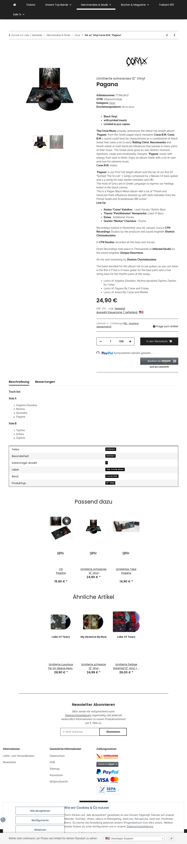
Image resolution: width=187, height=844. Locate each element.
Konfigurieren (40, 820)
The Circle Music (115, 469)
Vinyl (112, 102)
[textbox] (134, 838)
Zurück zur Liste (20, 35)
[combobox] (134, 838)
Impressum (56, 775)
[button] (159, 363)
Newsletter (9, 762)
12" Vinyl (110, 483)
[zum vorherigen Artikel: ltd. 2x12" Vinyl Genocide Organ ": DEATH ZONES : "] (174, 35)
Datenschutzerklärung (140, 826)
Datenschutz (57, 755)
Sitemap (55, 768)
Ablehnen (40, 829)
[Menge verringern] (101, 341)
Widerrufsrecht (59, 781)
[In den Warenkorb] (12, 46)
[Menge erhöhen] (130, 341)
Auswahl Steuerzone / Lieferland (117, 312)
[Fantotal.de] (14, 5)
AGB (52, 762)
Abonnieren (113, 731)
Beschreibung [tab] (19, 382)
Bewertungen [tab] (45, 382)
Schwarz (110, 449)
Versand (120, 308)
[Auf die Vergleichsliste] (83, 55)
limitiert (110, 455)
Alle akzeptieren (40, 810)
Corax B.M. (112, 476)
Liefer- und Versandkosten (18, 755)
